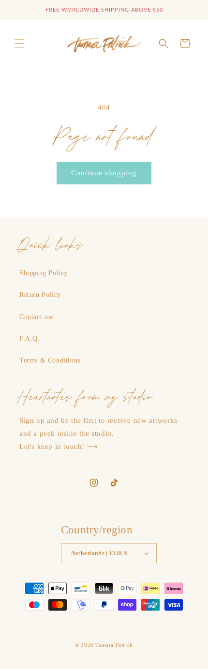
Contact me (36, 317)
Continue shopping (104, 173)
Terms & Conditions (49, 360)
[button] (19, 43)
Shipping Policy (43, 273)
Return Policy (40, 294)
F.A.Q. (29, 338)
